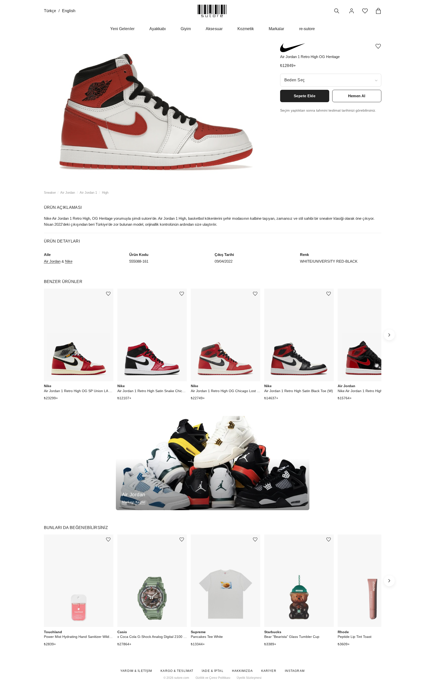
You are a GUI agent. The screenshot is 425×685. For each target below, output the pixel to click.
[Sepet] (378, 11)
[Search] (337, 11)
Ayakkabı (157, 29)
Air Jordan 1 (88, 192)
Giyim (186, 29)
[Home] (212, 11)
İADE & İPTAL (212, 671)
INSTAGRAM (295, 671)
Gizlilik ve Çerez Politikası (213, 678)
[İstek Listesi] (365, 11)
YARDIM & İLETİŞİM (136, 671)
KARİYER (268, 671)
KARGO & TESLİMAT (177, 671)
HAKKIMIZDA (242, 671)
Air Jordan (67, 192)
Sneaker (50, 192)
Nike (68, 261)
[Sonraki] (389, 334)
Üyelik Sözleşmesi (249, 678)
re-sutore (307, 29)
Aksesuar (214, 29)
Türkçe (50, 11)
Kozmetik (245, 29)
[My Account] (352, 11)
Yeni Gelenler (122, 29)
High (105, 192)
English (68, 11)
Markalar (276, 29)
